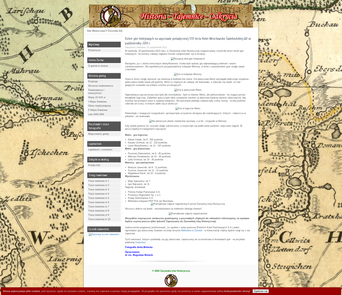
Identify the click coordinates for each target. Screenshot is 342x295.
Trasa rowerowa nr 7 (98, 206)
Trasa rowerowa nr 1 (98, 181)
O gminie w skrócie (98, 65)
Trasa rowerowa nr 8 (98, 210)
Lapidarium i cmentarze (100, 149)
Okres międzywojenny (99, 105)
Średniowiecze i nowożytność (96, 91)
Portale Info (94, 165)
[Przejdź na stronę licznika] (104, 234)
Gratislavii (140, 242)
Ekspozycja (94, 50)
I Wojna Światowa (97, 101)
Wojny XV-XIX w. (97, 97)
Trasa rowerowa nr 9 (98, 215)
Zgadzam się (260, 291)
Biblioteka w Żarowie (191, 230)
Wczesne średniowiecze (100, 85)
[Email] (244, 39)
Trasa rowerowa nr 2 (98, 185)
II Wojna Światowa (97, 110)
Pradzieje (93, 81)
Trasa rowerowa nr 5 (98, 198)
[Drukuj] (249, 39)
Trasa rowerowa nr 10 (99, 219)
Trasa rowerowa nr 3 (98, 189)
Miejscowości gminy (98, 134)
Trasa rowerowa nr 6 (98, 202)
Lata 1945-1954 (96, 114)
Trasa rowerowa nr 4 (98, 193)
